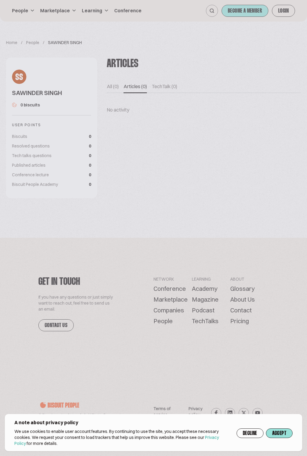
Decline (250, 433)
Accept (279, 433)
